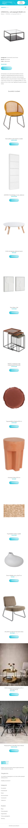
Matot (2, 793)
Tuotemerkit (9, 57)
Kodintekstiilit (4, 790)
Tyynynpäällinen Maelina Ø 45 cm (14, 421)
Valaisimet (3, 800)
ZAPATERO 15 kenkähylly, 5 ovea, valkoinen (14, 195)
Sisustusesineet (4, 795)
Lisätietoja (6, 68)
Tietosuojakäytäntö (5, 816)
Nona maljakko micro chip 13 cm (14, 575)
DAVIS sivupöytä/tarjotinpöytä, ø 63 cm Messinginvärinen (14, 688)
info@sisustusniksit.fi (5, 780)
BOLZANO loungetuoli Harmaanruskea (14, 631)
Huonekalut (3, 788)
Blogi (2, 808)
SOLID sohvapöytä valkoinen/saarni (14, 251)
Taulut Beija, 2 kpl (14, 307)
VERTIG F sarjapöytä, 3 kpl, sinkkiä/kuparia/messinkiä (14, 364)
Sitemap (3, 818)
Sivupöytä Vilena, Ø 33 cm (14, 477)
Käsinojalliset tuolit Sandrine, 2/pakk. (14, 138)
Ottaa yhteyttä (4, 811)
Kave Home (15, 57)
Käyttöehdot (4, 813)
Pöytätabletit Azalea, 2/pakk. (14, 533)
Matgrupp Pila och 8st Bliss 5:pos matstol (14, 745)
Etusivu (2, 14)
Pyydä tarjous (21, 3)
